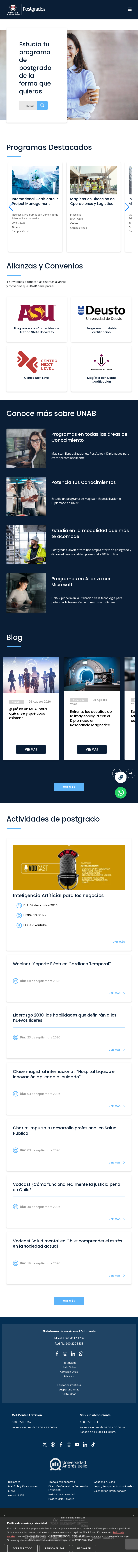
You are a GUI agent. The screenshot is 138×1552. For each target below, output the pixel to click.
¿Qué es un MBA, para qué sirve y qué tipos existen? (28, 713)
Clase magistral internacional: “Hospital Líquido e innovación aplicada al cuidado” (63, 1074)
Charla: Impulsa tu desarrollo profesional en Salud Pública (65, 1130)
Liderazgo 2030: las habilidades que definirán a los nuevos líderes (64, 1018)
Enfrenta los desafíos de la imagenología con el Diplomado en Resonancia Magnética (91, 718)
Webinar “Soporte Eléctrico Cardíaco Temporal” (62, 964)
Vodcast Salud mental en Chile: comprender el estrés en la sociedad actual (67, 1243)
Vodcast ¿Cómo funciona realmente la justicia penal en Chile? (67, 1187)
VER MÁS (31, 749)
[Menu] (130, 9)
